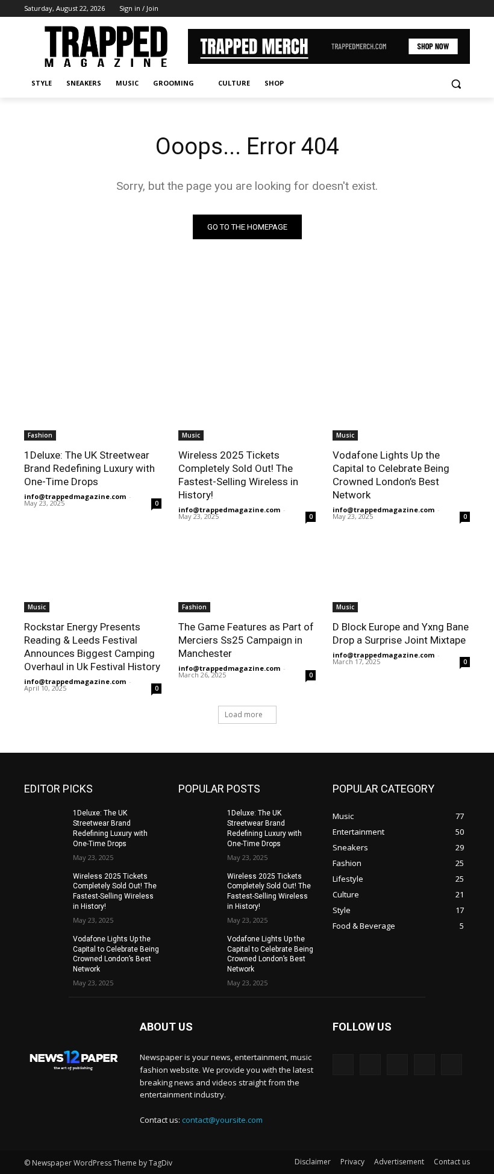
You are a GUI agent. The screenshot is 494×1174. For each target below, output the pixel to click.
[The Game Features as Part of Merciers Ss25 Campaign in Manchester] (247, 578)
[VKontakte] (451, 1064)
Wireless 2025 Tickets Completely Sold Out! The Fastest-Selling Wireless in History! (238, 475)
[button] (456, 83)
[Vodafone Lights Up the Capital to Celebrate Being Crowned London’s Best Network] (401, 406)
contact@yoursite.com (222, 1119)
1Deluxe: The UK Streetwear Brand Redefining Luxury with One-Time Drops (89, 468)
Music (191, 435)
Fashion (40, 435)
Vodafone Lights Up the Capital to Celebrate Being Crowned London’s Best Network (391, 475)
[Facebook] (396, 9)
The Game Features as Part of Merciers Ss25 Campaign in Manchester (246, 640)
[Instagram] (413, 9)
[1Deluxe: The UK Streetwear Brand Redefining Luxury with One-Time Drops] (92, 406)
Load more (244, 714)
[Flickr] (397, 1064)
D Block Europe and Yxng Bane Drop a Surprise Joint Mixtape (401, 633)
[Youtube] (463, 9)
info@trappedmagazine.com (75, 496)
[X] (430, 9)
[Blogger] (343, 1064)
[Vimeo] (446, 9)
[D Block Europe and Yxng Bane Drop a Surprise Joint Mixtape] (401, 578)
